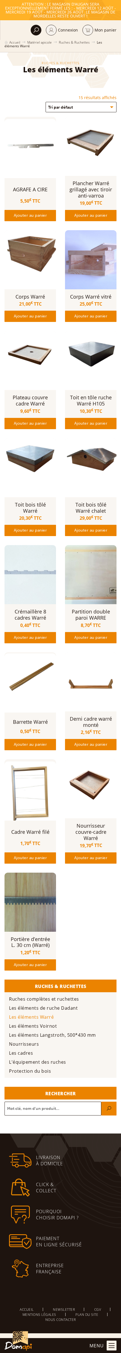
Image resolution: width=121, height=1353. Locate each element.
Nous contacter (60, 1319)
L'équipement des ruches (37, 1062)
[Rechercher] (109, 1108)
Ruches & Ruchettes (74, 42)
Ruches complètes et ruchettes (44, 999)
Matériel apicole (39, 42)
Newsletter (64, 1309)
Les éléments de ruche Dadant (43, 1008)
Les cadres (21, 1053)
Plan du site (86, 1314)
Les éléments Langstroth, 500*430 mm (52, 1035)
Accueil (14, 42)
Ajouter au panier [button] (30, 215)
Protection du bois (30, 1071)
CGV (97, 1309)
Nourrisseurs (24, 1044)
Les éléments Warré (31, 1017)
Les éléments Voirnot (33, 1026)
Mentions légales (39, 1314)
